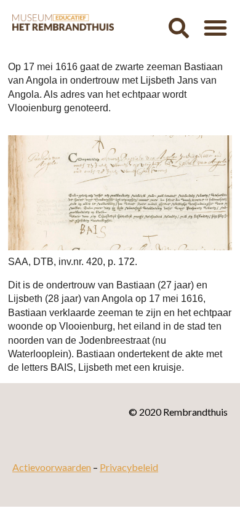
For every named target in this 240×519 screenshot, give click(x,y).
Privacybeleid (129, 467)
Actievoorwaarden (51, 467)
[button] (178, 27)
